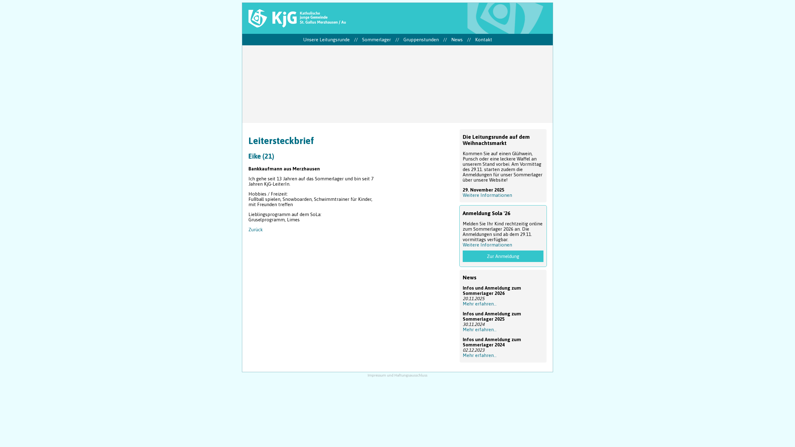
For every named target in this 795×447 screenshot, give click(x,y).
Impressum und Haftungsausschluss (397, 375)
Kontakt (483, 39)
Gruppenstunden (421, 39)
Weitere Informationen (487, 195)
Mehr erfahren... (480, 303)
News (457, 39)
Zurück (255, 229)
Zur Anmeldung (503, 256)
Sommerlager (376, 39)
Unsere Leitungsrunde (326, 39)
